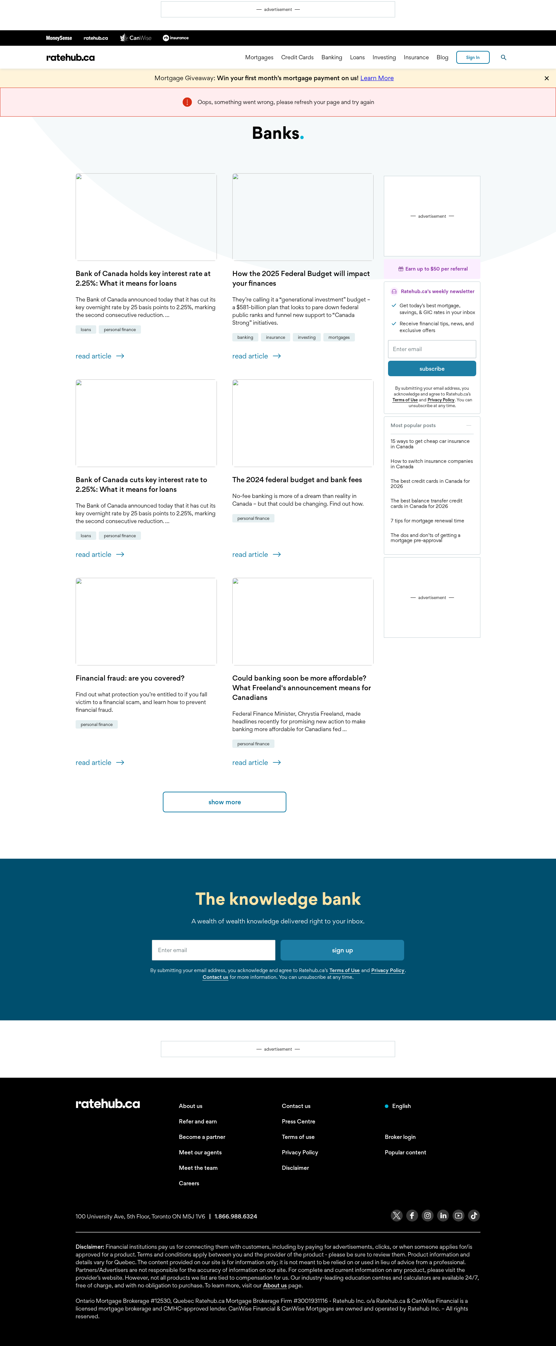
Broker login (400, 1136)
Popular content (405, 1152)
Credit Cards (297, 57)
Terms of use (298, 1136)
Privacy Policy (441, 399)
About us (190, 1106)
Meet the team (198, 1167)
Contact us (215, 977)
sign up (342, 950)
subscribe (432, 368)
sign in (473, 57)
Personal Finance (120, 329)
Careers (189, 1183)
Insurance (416, 57)
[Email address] (432, 349)
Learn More (377, 78)
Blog (443, 57)
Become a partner (202, 1136)
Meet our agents (200, 1152)
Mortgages (259, 57)
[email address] (213, 950)
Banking (331, 57)
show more (224, 802)
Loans (357, 57)
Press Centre (298, 1121)
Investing (384, 57)
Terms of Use (405, 399)
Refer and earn (198, 1121)
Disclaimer (295, 1167)
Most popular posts (413, 425)
